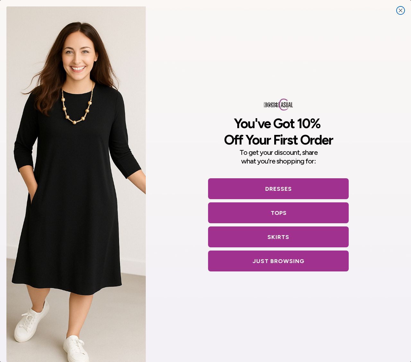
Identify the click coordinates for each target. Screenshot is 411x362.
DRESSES (278, 188)
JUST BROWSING (278, 261)
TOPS (278, 212)
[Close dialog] (401, 10)
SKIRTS (278, 237)
